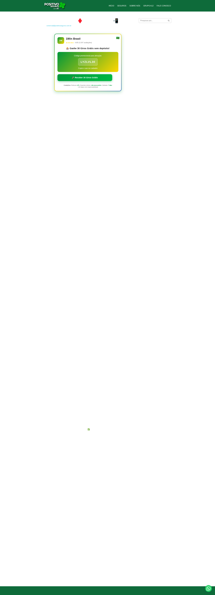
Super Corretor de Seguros (54, 592)
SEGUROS (121, 6)
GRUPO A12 (148, 6)
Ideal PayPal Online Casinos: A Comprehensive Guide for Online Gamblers (152, 59)
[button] (208, 588)
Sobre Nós (134, 6)
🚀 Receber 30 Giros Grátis (85, 77)
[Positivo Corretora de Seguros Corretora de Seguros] (55, 6)
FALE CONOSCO (164, 6)
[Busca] (168, 20)
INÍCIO (111, 6)
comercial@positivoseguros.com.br (58, 26)
